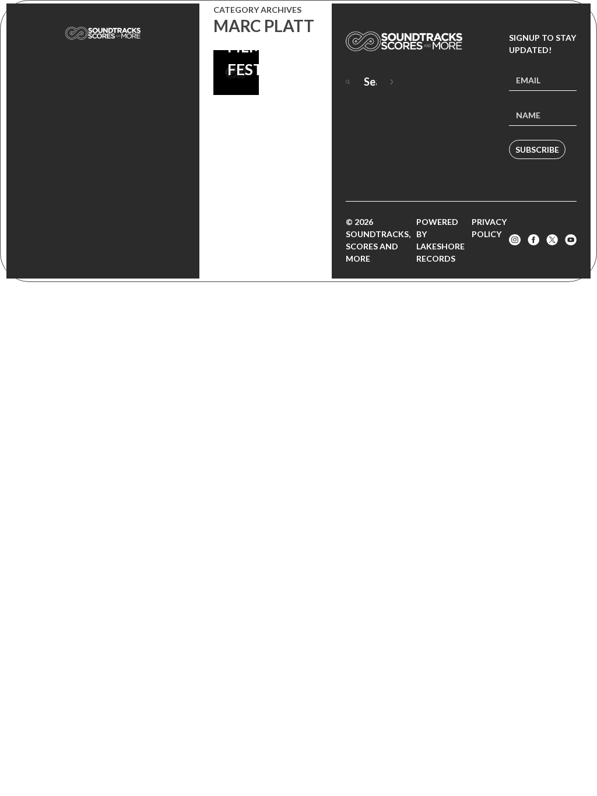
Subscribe (537, 149)
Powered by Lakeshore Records (440, 240)
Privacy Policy (489, 228)
